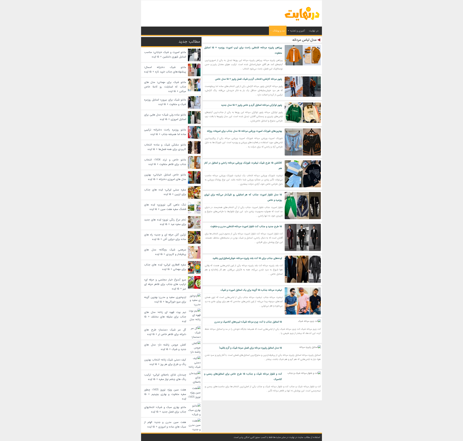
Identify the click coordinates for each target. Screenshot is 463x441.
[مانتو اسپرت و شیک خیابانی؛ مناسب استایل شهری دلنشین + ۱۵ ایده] (194, 60)
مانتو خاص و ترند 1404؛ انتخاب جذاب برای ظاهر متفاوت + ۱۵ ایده (165, 162)
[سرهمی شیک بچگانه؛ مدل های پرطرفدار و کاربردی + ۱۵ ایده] (194, 258)
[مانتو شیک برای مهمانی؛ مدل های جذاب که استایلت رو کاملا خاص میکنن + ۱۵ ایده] (194, 90)
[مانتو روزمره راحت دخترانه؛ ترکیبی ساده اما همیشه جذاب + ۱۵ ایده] (194, 138)
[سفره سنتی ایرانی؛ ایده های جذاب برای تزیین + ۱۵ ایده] (194, 198)
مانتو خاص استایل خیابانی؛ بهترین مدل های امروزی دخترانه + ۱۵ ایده (165, 177)
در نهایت (313, 31)
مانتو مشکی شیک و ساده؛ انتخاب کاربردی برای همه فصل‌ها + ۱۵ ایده (165, 147)
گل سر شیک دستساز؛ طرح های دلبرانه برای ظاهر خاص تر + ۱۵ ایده (165, 332)
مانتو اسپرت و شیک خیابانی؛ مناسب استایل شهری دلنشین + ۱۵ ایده (165, 54)
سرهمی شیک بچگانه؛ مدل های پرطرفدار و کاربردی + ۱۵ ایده (165, 252)
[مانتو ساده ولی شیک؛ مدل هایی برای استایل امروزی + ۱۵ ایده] (194, 123)
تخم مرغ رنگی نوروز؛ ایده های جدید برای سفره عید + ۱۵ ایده (165, 222)
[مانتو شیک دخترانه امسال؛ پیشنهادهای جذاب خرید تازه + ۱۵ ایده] (194, 75)
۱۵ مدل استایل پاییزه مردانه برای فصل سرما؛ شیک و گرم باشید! (250, 348)
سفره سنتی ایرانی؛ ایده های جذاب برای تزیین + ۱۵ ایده (165, 192)
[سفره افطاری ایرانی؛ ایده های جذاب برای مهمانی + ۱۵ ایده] (194, 273)
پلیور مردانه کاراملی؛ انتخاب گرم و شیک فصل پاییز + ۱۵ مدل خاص (248, 79)
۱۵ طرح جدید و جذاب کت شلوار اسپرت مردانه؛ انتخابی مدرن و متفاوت (246, 226)
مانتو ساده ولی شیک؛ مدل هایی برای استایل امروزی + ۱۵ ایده (165, 117)
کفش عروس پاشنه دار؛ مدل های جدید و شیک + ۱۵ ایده (165, 347)
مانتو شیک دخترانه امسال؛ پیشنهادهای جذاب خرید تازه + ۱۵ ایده (165, 69)
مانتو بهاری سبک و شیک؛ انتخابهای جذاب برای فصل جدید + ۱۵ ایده (165, 409)
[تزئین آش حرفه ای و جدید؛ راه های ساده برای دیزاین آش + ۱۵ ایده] (194, 243)
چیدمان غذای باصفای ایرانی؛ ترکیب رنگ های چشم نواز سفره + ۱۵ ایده (165, 377)
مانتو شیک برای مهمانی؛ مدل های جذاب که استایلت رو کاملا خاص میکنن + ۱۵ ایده (165, 86)
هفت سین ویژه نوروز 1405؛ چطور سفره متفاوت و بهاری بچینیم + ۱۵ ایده (165, 394)
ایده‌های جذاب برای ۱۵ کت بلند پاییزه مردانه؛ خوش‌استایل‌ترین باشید (247, 258)
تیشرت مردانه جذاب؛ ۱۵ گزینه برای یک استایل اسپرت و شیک (251, 290)
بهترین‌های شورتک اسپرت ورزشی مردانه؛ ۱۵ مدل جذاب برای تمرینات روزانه (244, 131)
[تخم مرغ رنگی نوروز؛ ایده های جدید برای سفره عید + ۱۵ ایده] (194, 228)
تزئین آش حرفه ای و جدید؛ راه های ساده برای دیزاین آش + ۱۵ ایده (165, 237)
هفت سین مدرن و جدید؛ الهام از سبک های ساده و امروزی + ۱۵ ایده (165, 424)
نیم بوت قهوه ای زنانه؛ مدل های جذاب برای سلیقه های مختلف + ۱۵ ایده (165, 316)
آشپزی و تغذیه (297, 31)
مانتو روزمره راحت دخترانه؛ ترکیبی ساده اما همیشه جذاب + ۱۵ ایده (165, 132)
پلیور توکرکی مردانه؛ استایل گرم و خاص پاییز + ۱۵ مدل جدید (251, 105)
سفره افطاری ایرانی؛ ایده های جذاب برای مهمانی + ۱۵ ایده (165, 267)
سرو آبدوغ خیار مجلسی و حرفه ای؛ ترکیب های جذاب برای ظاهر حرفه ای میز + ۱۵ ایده (165, 284)
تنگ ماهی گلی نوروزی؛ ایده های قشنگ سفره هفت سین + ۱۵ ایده (165, 207)
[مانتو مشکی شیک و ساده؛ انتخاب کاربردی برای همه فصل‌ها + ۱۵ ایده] (194, 153)
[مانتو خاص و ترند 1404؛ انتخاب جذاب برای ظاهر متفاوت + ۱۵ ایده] (194, 168)
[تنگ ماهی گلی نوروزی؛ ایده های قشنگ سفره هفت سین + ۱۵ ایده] (194, 213)
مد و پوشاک (279, 31)
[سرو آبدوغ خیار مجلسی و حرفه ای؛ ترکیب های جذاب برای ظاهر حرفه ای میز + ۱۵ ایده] (194, 288)
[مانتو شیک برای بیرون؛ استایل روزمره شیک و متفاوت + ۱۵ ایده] (194, 108)
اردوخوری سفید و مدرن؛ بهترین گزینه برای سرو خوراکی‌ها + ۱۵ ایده (165, 299)
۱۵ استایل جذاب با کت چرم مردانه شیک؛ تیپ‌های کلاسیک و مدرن (248, 322)
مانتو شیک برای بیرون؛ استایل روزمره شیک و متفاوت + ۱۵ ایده (165, 102)
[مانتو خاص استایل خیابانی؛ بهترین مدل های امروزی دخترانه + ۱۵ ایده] (194, 183)
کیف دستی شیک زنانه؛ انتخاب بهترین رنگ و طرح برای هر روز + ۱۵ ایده (165, 362)
